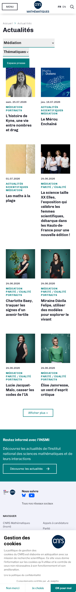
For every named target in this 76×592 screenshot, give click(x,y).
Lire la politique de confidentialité (22, 575)
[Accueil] (38, 7)
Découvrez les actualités (26, 469)
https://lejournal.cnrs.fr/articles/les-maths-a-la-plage (20, 191)
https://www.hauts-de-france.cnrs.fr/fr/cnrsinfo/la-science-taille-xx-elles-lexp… (55, 191)
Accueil (8, 23)
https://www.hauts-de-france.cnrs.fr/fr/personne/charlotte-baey (20, 286)
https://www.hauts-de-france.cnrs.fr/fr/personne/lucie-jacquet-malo (20, 366)
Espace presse (16, 63)
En (64, 6)
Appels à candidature (55, 523)
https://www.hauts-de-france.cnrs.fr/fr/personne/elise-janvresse (55, 366)
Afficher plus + (38, 413)
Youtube (31, 495)
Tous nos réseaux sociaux (37, 503)
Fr (59, 6)
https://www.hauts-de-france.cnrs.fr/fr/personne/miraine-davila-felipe (55, 286)
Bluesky (24, 495)
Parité (46, 528)
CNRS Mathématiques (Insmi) (16, 524)
